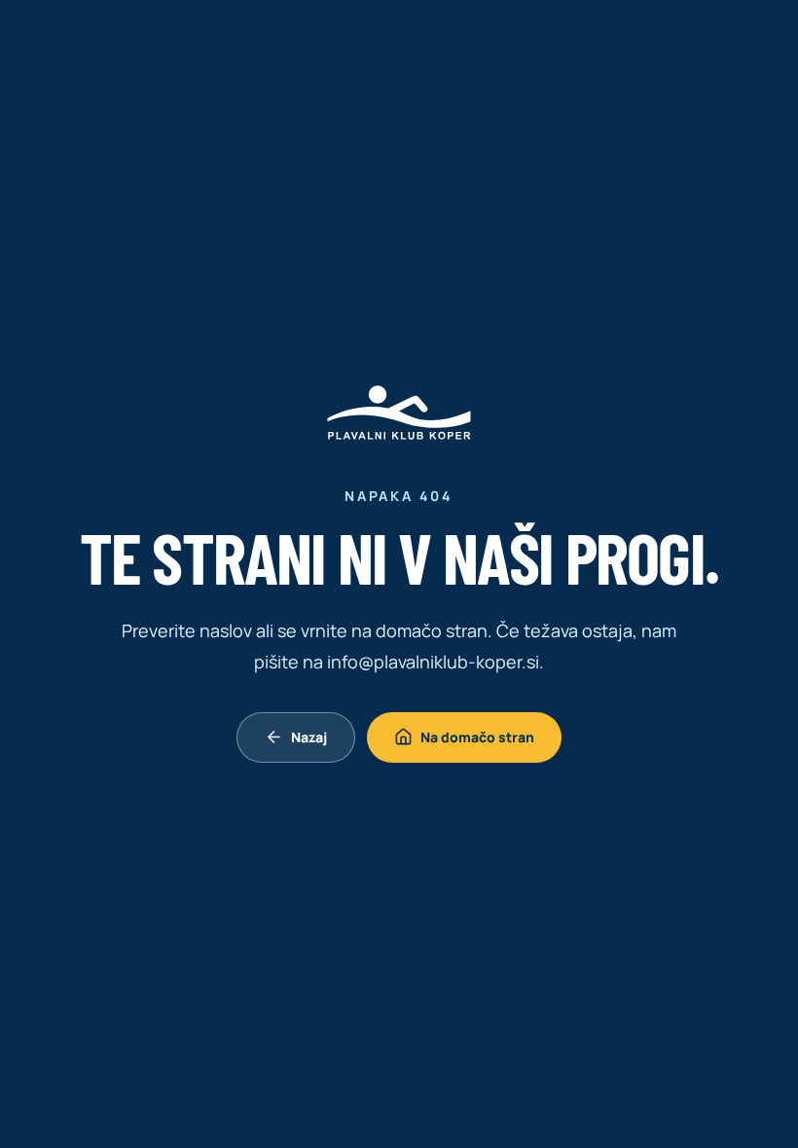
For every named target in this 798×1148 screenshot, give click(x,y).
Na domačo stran (477, 737)
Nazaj (309, 737)
